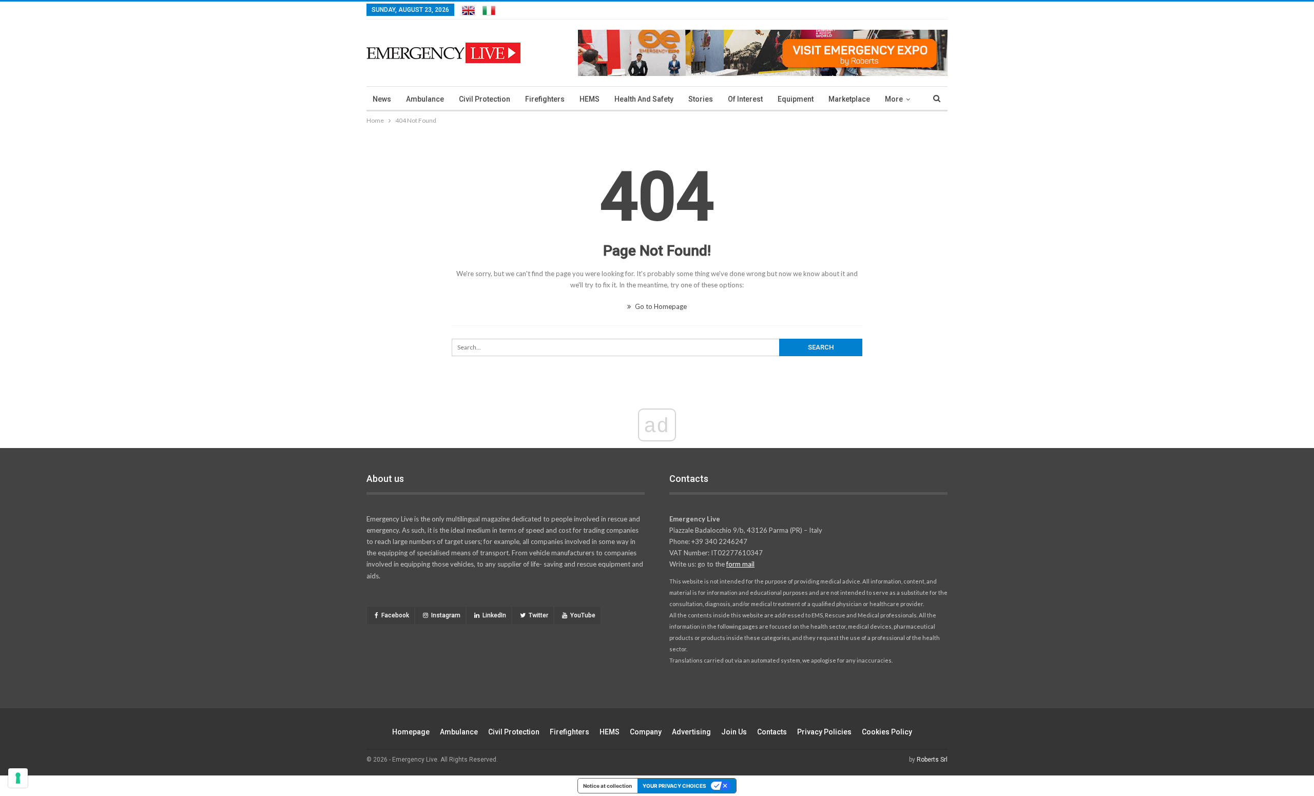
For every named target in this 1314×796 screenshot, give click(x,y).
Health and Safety (643, 99)
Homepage (411, 732)
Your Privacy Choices (674, 786)
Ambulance (425, 99)
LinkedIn (494, 615)
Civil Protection (484, 99)
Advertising (691, 732)
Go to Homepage (660, 306)
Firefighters (545, 99)
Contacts (772, 732)
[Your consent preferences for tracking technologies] (18, 778)
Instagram (445, 615)
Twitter (538, 615)
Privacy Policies (824, 732)
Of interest (745, 99)
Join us (734, 732)
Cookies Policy (887, 732)
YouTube (582, 615)
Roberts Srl (932, 759)
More (894, 99)
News (382, 99)
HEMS (589, 99)
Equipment (796, 99)
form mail (740, 564)
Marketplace (849, 99)
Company (646, 732)
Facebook (395, 615)
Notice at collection (607, 786)
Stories (700, 99)
